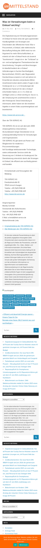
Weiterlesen (24, 545)
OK (15, 545)
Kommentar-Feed (11, 534)
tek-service (15, 305)
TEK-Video (24, 305)
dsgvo (28, 296)
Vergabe (33, 305)
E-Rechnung (7, 301)
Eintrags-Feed (10, 531)
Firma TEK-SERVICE (23, 29)
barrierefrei (20, 296)
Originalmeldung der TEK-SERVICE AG (19, 226)
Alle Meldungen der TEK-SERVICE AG (18, 229)
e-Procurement (29, 299)
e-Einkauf (18, 299)
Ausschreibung (8, 296)
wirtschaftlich (8, 307)
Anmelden (8, 528)
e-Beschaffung (8, 299)
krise (15, 301)
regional (6, 305)
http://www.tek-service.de (15, 194)
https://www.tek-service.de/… (13, 115)
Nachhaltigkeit (24, 301)
